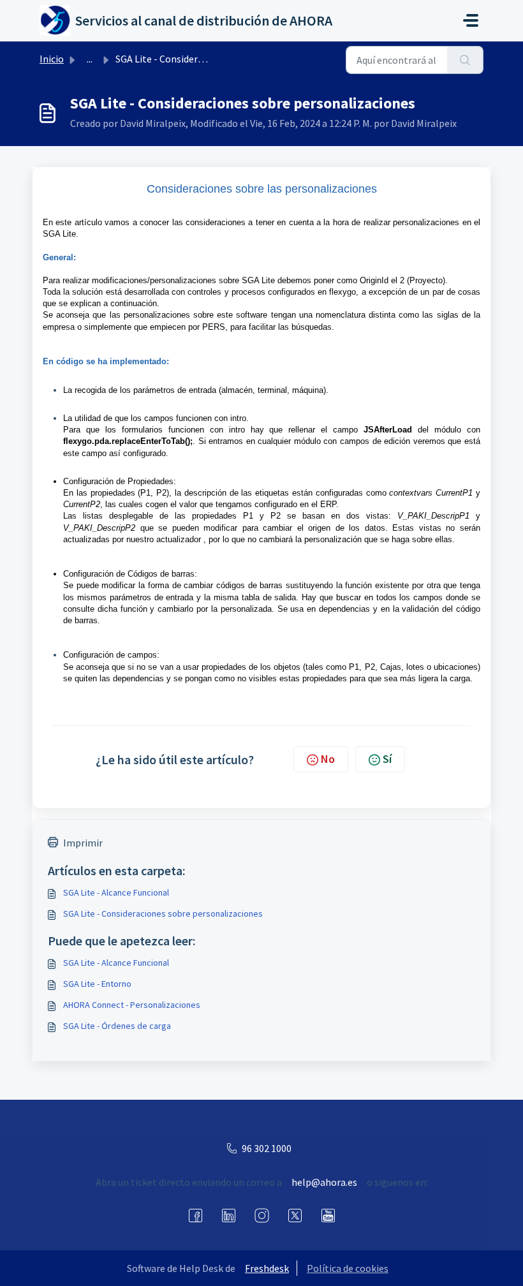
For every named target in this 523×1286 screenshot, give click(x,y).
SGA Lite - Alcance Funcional (116, 892)
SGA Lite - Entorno (97, 983)
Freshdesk (267, 1268)
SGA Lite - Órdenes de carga (117, 1025)
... (89, 58)
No (328, 758)
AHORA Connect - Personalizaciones (131, 1004)
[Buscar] (465, 60)
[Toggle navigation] (470, 20)
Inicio (52, 58)
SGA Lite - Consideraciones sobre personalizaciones (163, 913)
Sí (387, 758)
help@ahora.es (324, 1182)
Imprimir (83, 842)
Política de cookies (347, 1268)
